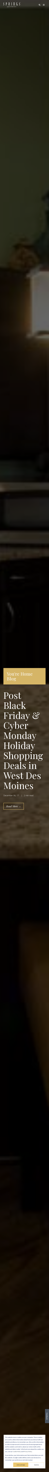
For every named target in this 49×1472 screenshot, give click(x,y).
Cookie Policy (17, 1451)
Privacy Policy (28, 1451)
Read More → (13, 806)
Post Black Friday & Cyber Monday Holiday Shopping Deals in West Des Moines (23, 740)
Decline (36, 1465)
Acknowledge (21, 1465)
